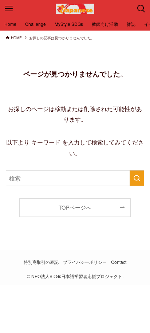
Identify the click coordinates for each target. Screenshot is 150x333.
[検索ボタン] (141, 8)
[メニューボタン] (8, 8)
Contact (118, 262)
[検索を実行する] (137, 178)
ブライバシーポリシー (85, 262)
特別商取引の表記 (41, 262)
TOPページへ (75, 207)
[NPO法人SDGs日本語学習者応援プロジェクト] (75, 8)
